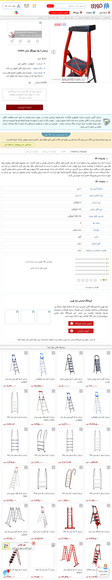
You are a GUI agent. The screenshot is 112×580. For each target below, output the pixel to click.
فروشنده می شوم (49, 151)
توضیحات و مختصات (78, 151)
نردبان (40, 17)
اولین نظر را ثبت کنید (38, 268)
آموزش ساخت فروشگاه (83, 323)
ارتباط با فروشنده (24, 107)
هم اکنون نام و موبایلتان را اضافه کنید (17, 144)
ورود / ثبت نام (10, 5)
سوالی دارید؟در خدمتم (103, 573)
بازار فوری (106, 17)
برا (67, 12)
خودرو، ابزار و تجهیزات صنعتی (88, 17)
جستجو (50, 5)
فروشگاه (76, 12)
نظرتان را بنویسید (92, 287)
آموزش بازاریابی (83, 330)
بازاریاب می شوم (32, 151)
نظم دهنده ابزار (53, 17)
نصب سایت (7, 12)
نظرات (63, 151)
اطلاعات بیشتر (37, 82)
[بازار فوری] (100, 6)
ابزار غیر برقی (68, 17)
